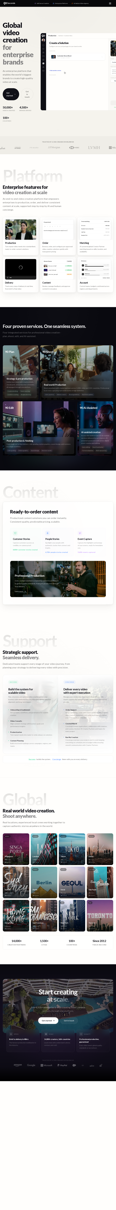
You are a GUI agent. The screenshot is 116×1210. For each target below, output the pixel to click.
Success (32, 759)
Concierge (56, 759)
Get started (9, 94)
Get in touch (27, 94)
